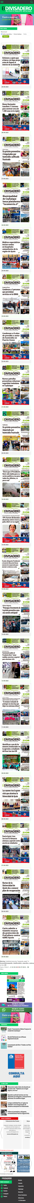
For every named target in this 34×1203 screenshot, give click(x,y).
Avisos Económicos (22, 1195)
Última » (1, 969)
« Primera (6, 967)
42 (12, 967)
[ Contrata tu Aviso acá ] (6, 1150)
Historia (20, 1180)
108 (28, 967)
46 (19, 967)
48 (23, 967)
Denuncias (20, 1192)
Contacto (20, 1183)
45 (18, 967)
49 (25, 967)
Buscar (6, 36)
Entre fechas (18, 34)
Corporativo (21, 1186)
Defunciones (21, 1198)
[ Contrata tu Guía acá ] (6, 1174)
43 (14, 967)
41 (11, 967)
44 (16, 967)
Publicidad (20, 1189)
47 (21, 967)
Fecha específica (7, 34)
